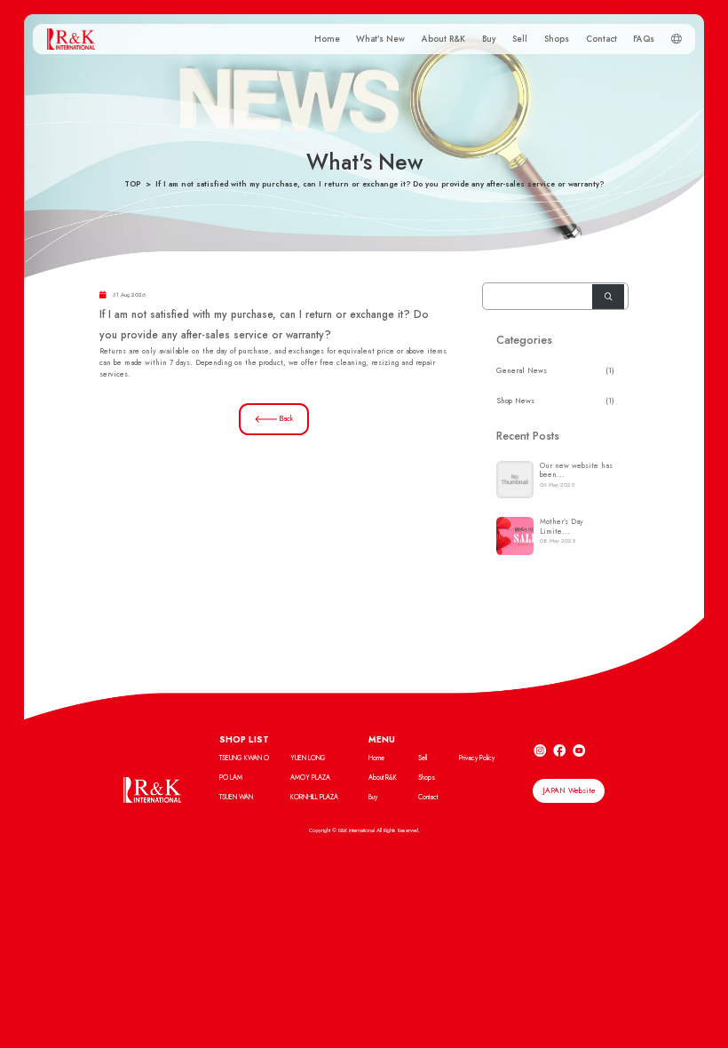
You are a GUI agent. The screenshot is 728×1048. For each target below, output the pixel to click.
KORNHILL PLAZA (314, 797)
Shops (556, 39)
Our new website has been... (576, 470)
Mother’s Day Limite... (561, 526)
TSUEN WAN (236, 797)
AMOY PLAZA (310, 777)
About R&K (443, 39)
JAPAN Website (569, 790)
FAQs (643, 39)
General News (521, 370)
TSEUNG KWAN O (244, 758)
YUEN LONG (308, 758)
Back (286, 418)
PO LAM (230, 777)
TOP (132, 184)
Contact (601, 39)
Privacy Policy (477, 758)
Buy (489, 39)
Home (327, 39)
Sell (519, 39)
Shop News (515, 400)
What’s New (380, 39)
